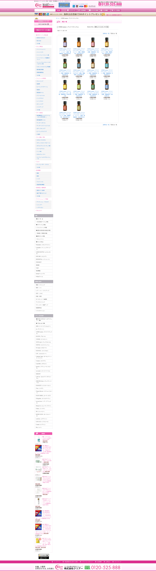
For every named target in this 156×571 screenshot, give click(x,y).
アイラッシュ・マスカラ (43, 201)
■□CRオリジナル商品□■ (42, 35)
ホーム (57, 18)
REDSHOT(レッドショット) (42, 259)
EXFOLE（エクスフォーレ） (43, 345)
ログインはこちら (43, 24)
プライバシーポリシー (87, 561)
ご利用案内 (82, 10)
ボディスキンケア (41, 128)
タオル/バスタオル (41, 140)
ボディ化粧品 (39, 112)
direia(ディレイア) (40, 273)
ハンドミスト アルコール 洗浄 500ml (47, 438)
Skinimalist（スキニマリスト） (43, 244)
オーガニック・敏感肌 (41, 299)
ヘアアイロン (40, 207)
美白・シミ (39, 287)
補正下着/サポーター (42, 193)
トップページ (71, 10)
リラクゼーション (40, 310)
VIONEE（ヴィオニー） (42, 339)
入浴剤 (38, 134)
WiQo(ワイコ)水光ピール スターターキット (47, 469)
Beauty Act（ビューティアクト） (44, 405)
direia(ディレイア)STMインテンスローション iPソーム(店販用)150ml (47, 502)
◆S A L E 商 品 (39, 242)
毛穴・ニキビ (39, 293)
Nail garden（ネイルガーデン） (43, 398)
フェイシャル (40, 181)
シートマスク (40, 101)
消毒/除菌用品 (40, 72)
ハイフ (38, 178)
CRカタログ (39, 210)
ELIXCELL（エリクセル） (42, 350)
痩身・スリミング (40, 285)
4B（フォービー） (40, 411)
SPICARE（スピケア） (41, 256)
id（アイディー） (40, 329)
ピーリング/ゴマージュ (42, 86)
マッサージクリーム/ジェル (43, 125)
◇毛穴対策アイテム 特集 (42, 221)
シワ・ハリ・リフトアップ (42, 290)
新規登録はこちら (43, 21)
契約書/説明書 (40, 69)
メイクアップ (40, 107)
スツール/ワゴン (41, 148)
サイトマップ (118, 561)
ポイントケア (40, 104)
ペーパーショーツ (41, 49)
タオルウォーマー (41, 154)
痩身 (38, 173)
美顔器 (37, 265)
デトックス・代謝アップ (42, 305)
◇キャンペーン (40, 239)
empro (37, 268)
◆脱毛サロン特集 (40, 236)
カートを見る (115, 10)
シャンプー (39, 204)
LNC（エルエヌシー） (41, 353)
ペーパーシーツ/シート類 (43, 55)
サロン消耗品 (39, 46)
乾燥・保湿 (39, 296)
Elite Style (39, 40)
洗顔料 (38, 84)
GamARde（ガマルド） (41, 363)
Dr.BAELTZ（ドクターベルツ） (43, 385)
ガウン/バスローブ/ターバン (43, 143)
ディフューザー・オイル (43, 164)
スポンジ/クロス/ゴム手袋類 (43, 66)
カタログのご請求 (93, 10)
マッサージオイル (41, 122)
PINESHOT (38, 262)
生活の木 (38, 373)
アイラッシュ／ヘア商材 (42, 199)
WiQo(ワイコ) (39, 276)
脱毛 (38, 176)
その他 (38, 43)
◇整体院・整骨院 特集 (41, 233)
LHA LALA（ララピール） (42, 421)
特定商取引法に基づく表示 (71, 561)
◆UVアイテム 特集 (41, 224)
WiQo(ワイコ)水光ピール (47, 461)
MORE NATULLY (41, 37)
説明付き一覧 (106, 33)
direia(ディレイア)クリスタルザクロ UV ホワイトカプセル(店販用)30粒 (47, 479)
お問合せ (108, 561)
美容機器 (38, 170)
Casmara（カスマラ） (41, 360)
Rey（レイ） (39, 427)
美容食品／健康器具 (41, 187)
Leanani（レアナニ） (41, 424)
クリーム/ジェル (41, 95)
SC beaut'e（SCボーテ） (41, 347)
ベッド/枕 (39, 151)
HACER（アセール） (41, 336)
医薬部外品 (39, 307)
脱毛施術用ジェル (41, 120)
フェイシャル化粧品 (41, 78)
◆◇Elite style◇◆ (40, 323)
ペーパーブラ (40, 52)
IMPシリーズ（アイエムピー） (43, 326)
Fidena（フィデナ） (41, 408)
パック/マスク (40, 98)
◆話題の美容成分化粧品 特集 (43, 230)
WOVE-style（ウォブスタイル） (43, 342)
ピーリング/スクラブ (42, 131)
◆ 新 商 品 (39, 219)
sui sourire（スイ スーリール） (43, 371)
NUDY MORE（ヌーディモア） (43, 395)
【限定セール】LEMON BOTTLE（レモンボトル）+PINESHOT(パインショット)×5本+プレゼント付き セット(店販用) (43, 529)
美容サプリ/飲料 (41, 190)
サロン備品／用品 (40, 137)
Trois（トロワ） (40, 388)
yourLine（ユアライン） (42, 418)
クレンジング (40, 81)
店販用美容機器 (40, 184)
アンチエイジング (40, 302)
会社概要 (99, 561)
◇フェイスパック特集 (41, 227)
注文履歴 (104, 10)
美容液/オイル (40, 92)
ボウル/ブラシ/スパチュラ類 (43, 145)
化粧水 (38, 89)
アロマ (37, 161)
